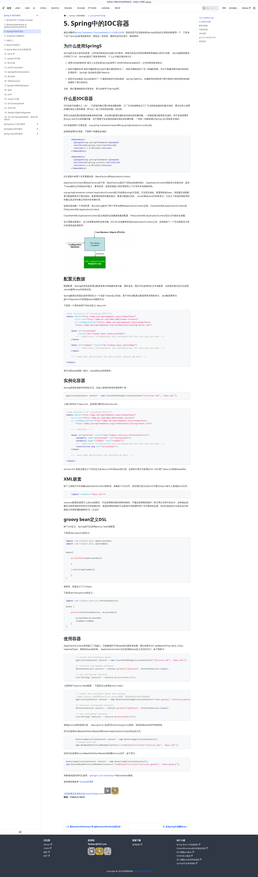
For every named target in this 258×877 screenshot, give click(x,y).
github (148, 2)
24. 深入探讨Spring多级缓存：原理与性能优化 (21, 118)
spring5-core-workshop (101, 775)
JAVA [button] (17, 8)
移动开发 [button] (55, 8)
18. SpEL (8, 90)
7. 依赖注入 (9, 40)
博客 (224, 8)
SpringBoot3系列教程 (13, 129)
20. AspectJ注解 (11, 99)
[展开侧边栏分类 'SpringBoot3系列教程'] (37, 129)
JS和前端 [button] (105, 8)
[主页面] (65, 15)
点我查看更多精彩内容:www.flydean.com (84, 793)
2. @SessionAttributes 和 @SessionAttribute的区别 (15, 25)
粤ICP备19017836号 (142, 871)
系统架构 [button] (68, 8)
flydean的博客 (86, 781)
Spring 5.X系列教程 (12, 15)
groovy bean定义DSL (207, 37)
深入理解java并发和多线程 (188, 859)
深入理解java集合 (184, 852)
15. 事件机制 (9, 76)
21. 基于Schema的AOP (14, 103)
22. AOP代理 (10, 108)
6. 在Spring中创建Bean (14, 36)
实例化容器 (203, 30)
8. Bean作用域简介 (12, 45)
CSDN (46, 848)
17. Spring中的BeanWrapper (16, 85)
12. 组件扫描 (9, 63)
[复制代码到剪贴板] (187, 139)
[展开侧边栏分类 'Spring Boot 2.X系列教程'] (37, 124)
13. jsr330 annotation (13, 67)
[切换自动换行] (182, 693)
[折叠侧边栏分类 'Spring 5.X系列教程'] (37, 15)
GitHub (245, 8)
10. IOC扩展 (9, 54)
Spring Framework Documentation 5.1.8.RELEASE (99, 32)
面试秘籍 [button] (233, 8)
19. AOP (8, 94)
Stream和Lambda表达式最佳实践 (191, 848)
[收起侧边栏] (20, 832)
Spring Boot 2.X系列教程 (14, 124)
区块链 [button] (43, 8)
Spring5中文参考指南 (186, 863)
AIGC (27, 8)
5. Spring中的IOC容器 (13, 31)
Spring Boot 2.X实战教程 (187, 844)
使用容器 (202, 41)
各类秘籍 (136, 844)
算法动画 (81, 8)
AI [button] (34, 8)
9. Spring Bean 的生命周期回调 (17, 49)
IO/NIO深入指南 (183, 856)
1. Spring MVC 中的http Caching (18, 20)
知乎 (45, 856)
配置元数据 (203, 26)
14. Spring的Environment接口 (17, 72)
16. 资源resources (12, 81)
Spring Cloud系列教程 (13, 133)
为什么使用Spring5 (206, 18)
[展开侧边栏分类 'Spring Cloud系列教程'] (37, 134)
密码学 (117, 8)
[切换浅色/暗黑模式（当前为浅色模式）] (254, 8)
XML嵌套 (202, 33)
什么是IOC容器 (205, 22)
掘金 (45, 852)
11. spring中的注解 (12, 58)
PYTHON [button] (92, 8)
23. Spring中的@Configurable (17, 112)
